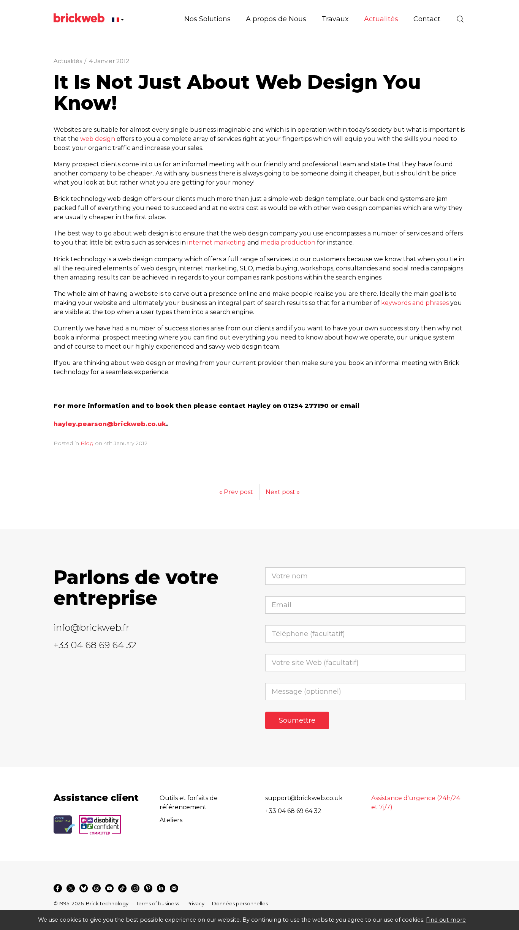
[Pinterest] (148, 888)
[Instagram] (135, 888)
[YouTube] (109, 888)
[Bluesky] (83, 888)
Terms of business (157, 903)
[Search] (460, 19)
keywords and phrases (415, 302)
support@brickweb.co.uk (304, 798)
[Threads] (96, 888)
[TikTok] (122, 888)
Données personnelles (240, 903)
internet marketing (216, 242)
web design (97, 138)
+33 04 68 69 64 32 (95, 645)
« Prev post (236, 492)
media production (288, 242)
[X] (70, 888)
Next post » (283, 492)
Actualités (68, 61)
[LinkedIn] (161, 888)
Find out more (446, 919)
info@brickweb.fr (92, 627)
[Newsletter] (174, 888)
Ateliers (171, 820)
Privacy (195, 903)
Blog (87, 443)
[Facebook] (57, 888)
